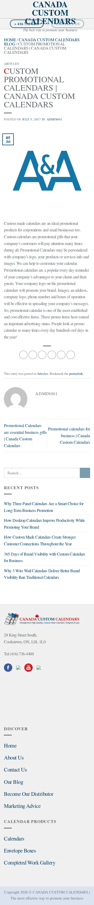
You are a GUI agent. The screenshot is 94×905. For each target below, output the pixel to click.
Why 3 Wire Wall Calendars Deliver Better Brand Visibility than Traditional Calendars (42, 574)
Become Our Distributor (28, 793)
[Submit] (85, 473)
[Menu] (7, 9)
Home (10, 39)
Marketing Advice (22, 805)
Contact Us (15, 769)
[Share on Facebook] (32, 355)
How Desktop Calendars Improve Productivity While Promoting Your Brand (44, 523)
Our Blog (13, 781)
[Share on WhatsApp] (23, 355)
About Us (14, 757)
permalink (76, 373)
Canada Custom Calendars (50, 12)
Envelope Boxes (20, 850)
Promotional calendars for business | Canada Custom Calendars (69, 435)
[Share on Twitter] (42, 355)
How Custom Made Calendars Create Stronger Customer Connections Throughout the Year (39, 540)
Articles (11, 64)
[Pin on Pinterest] (61, 355)
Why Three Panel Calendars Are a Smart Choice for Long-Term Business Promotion (44, 507)
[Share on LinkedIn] (70, 355)
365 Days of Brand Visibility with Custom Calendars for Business (44, 557)
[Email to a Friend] (52, 355)
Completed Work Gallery (29, 862)
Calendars (14, 838)
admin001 (54, 119)
